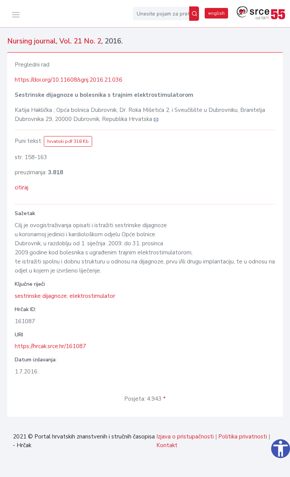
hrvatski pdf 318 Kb (68, 141)
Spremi (265, 467)
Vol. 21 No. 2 (80, 41)
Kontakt (166, 445)
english (216, 13)
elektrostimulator (92, 296)
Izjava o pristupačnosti (185, 436)
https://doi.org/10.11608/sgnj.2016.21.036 (68, 80)
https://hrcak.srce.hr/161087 (50, 346)
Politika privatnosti (242, 436)
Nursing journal (31, 41)
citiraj (21, 187)
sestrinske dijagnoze (41, 296)
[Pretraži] (194, 13)
